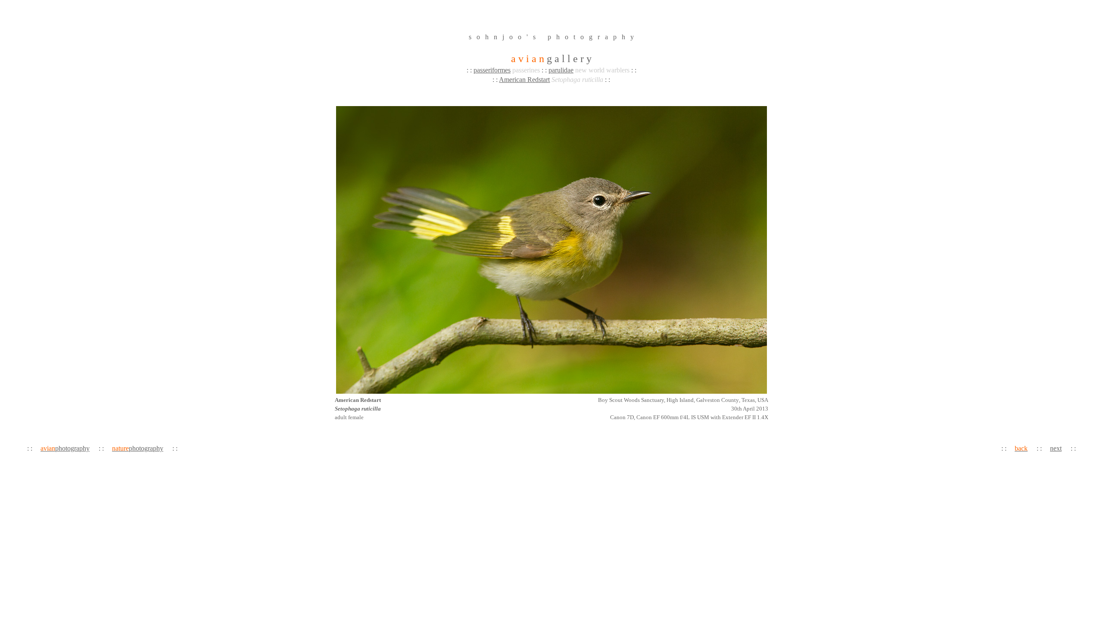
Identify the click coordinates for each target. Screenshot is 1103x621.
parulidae (560, 70)
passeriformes (492, 70)
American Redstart (524, 79)
